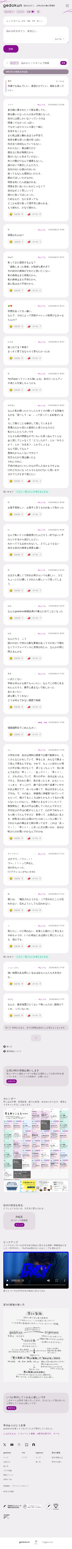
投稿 (11, 49)
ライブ (24, 1457)
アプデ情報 (7, 1470)
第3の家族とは (57, 1457)
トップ (5, 1457)
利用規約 (6, 1486)
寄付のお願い (57, 1462)
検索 (63, 63)
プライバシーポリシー (20, 1486)
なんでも (8, 12)
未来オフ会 (7, 1479)
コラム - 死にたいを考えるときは (32, 491)
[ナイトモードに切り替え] (38, 11)
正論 (28, 12)
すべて (13, 63)
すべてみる (60, 81)
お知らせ (6, 1462)
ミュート (20, 12)
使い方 (8, 1028)
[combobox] (59, 39)
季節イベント (8, 1475)
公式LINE (11, 1081)
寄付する (11, 1408)
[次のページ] (36, 1038)
